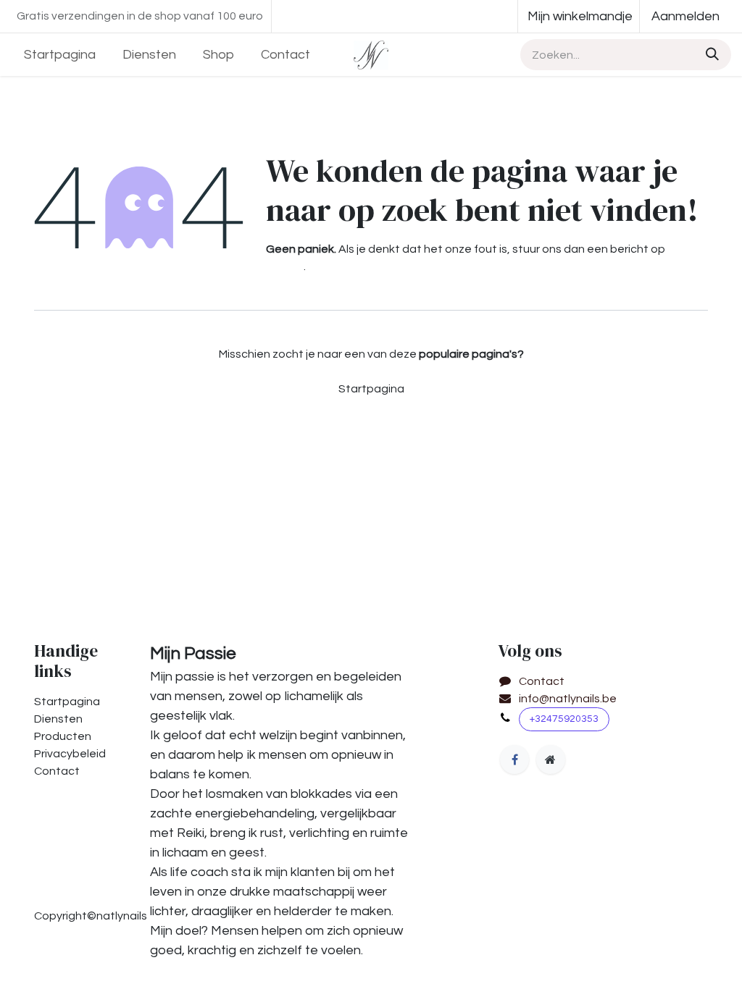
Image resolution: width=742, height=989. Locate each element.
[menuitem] (60, 54)
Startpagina (371, 389)
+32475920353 (564, 719)
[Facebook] (514, 759)
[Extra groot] (550, 759)
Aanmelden (685, 16)
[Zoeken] (710, 54)
